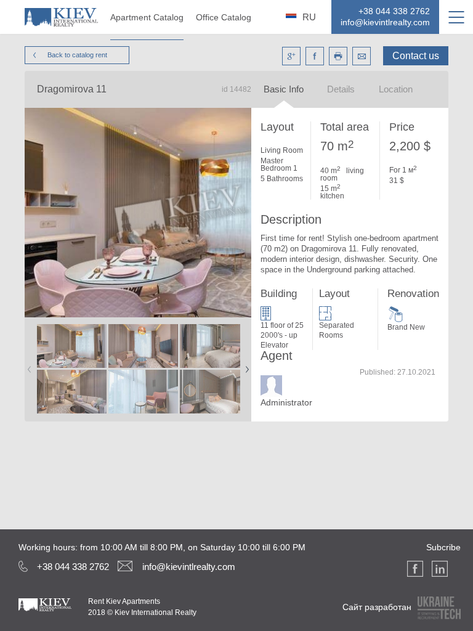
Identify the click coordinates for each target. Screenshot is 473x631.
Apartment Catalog (147, 17)
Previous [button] (27, 365)
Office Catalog (223, 17)
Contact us (415, 56)
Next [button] (244, 365)
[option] (71, 369)
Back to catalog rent (77, 55)
